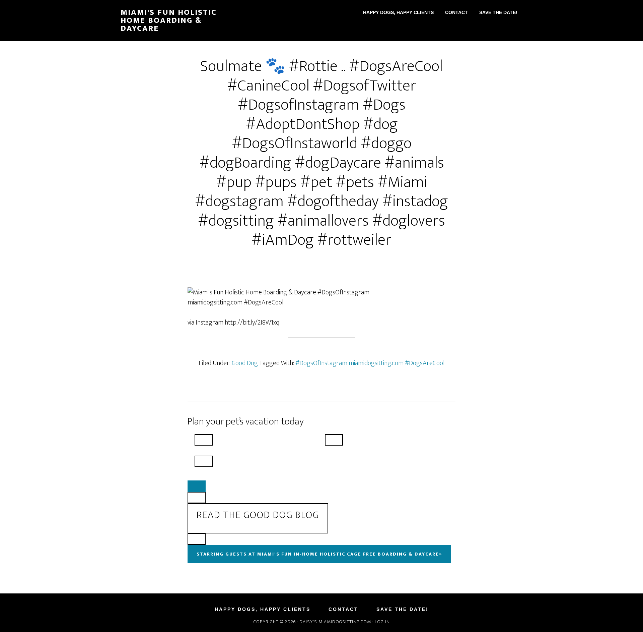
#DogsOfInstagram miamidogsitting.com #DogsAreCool (370, 363)
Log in (382, 622)
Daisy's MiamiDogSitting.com (335, 622)
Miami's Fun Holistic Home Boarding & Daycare (169, 20)
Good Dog (245, 363)
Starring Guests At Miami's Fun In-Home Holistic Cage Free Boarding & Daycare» (319, 554)
